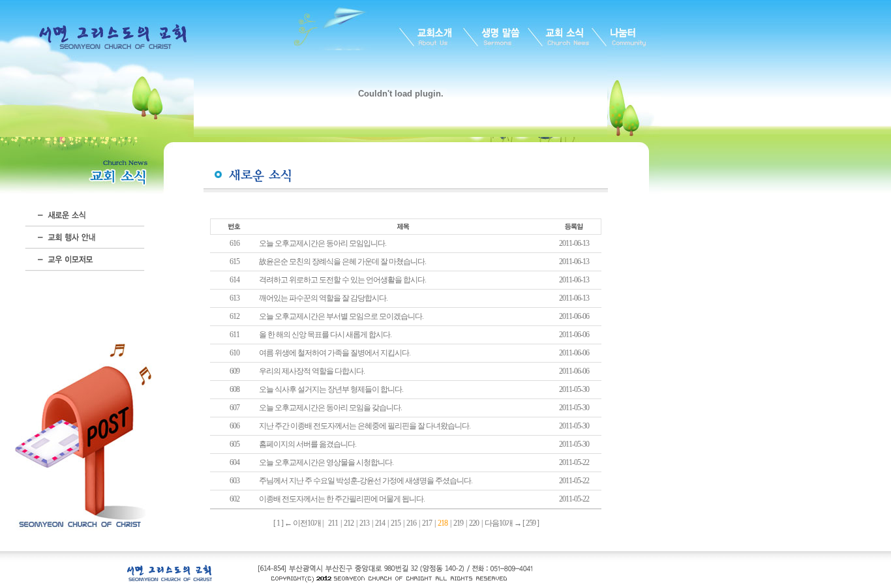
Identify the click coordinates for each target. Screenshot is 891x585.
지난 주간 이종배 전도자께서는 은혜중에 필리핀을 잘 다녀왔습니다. (364, 425)
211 (333, 523)
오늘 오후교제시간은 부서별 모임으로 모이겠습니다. (341, 316)
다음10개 (499, 523)
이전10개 (307, 523)
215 (395, 523)
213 (364, 523)
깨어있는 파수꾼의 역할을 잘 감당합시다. (323, 298)
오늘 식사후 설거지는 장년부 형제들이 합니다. (331, 389)
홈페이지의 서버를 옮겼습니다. (307, 444)
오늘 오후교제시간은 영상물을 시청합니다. (326, 462)
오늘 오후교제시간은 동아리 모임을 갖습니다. (330, 407)
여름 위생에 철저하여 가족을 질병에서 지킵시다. (334, 352)
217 (427, 523)
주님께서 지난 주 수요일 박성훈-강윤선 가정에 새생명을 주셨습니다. (365, 480)
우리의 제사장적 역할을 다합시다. (312, 371)
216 (411, 523)
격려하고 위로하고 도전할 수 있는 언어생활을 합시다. (342, 279)
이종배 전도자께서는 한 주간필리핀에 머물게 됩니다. (342, 498)
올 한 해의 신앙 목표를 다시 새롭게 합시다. (325, 334)
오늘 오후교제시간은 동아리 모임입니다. (322, 243)
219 (458, 523)
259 (531, 523)
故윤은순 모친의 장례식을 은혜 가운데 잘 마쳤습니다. (342, 261)
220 (474, 523)
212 (349, 523)
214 (380, 523)
